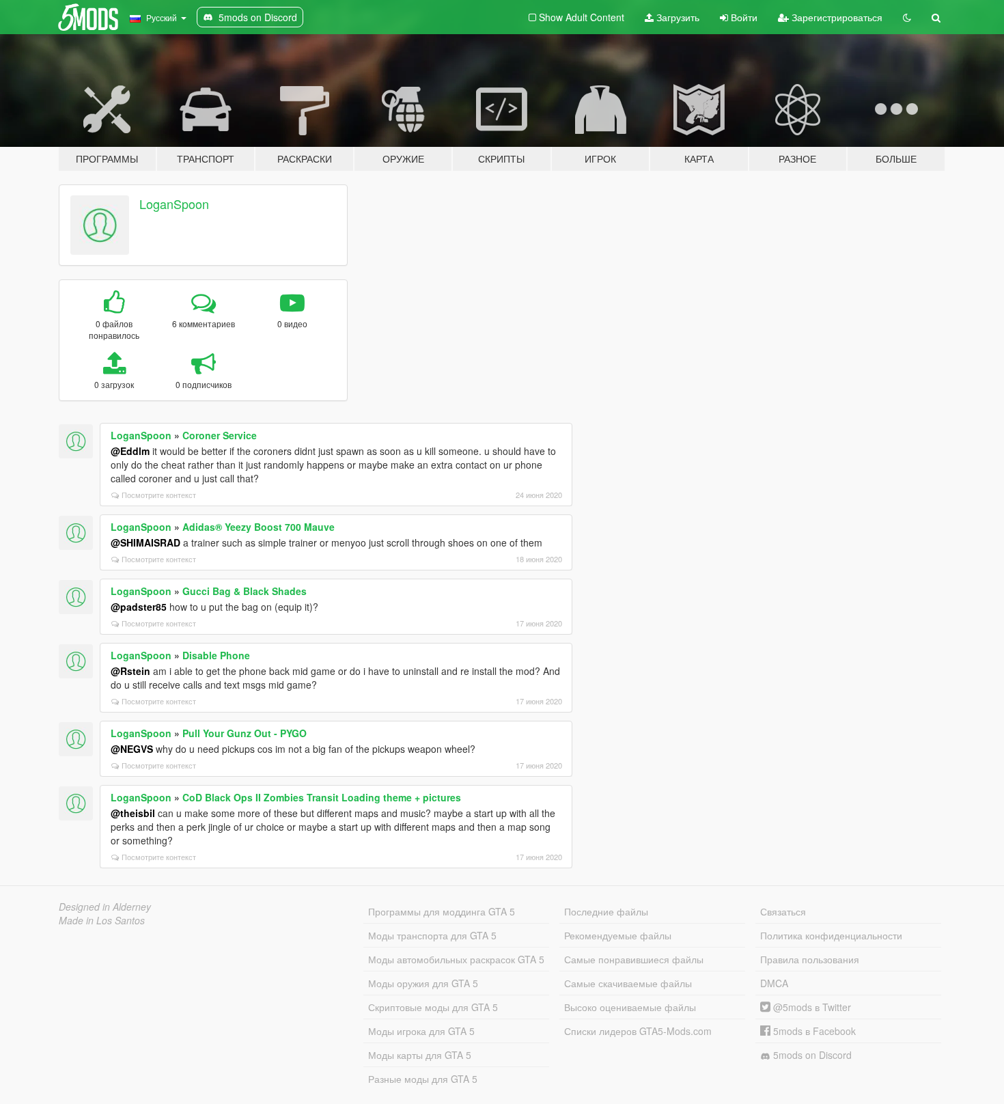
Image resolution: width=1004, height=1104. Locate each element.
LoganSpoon (174, 203)
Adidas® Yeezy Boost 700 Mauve (258, 527)
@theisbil (133, 813)
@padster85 (139, 606)
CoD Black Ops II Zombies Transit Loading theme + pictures (321, 797)
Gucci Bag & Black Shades (244, 591)
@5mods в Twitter (810, 1007)
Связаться (783, 911)
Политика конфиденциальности (831, 935)
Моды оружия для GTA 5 (423, 983)
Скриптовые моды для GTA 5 (433, 1007)
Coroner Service (219, 435)
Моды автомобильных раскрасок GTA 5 (456, 959)
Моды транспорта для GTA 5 (432, 935)
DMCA (774, 983)
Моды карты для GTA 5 (419, 1055)
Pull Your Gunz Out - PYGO (244, 733)
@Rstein (130, 671)
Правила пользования (809, 959)
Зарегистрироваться (835, 17)
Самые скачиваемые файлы (628, 983)
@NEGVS (132, 749)
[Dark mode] (907, 17)
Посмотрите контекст (159, 494)
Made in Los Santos (102, 920)
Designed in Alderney (105, 906)
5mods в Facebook (813, 1031)
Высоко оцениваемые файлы (630, 1007)
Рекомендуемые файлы (617, 935)
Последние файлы (606, 911)
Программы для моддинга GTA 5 (441, 911)
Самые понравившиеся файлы (633, 959)
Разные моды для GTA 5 (422, 1079)
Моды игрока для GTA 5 (421, 1031)
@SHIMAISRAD (145, 542)
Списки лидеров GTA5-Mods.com (638, 1031)
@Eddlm (130, 451)
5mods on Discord (811, 1055)
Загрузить (676, 17)
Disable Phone (216, 655)
